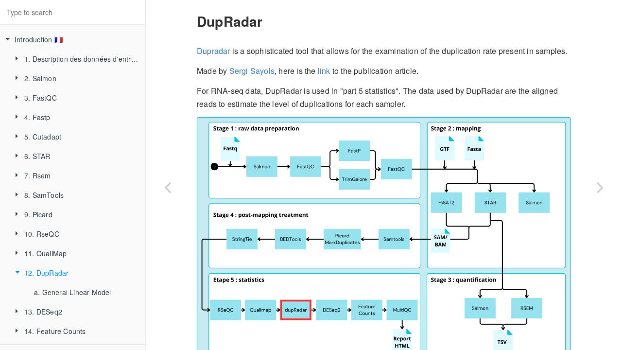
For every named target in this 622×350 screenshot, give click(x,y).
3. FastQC (40, 98)
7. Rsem (37, 175)
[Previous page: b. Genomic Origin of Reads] (168, 187)
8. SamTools (44, 195)
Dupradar (213, 50)
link (324, 70)
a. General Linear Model (72, 292)
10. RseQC (41, 234)
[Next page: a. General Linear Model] (600, 187)
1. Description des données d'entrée (81, 59)
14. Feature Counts (55, 331)
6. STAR (37, 156)
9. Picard (38, 214)
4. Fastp (37, 117)
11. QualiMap (45, 253)
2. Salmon (40, 78)
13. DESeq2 (43, 311)
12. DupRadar (46, 273)
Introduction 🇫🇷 (39, 39)
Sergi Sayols (252, 70)
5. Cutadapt (42, 136)
